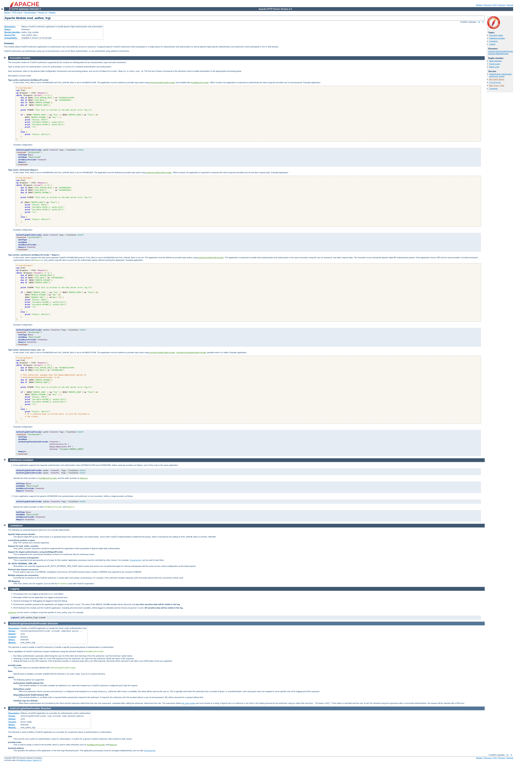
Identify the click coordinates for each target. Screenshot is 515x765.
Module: (12, 642)
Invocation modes (496, 35)
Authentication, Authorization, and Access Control (500, 75)
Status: (8, 29)
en (479, 22)
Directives (488, 5)
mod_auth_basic (496, 79)
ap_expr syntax (188, 703)
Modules (479, 5)
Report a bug (494, 67)
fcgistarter (495, 83)
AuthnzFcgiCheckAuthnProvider (500, 51)
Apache (7, 13)
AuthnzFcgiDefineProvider (498, 54)
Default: (12, 634)
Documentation (30, 13)
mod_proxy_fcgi (496, 86)
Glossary (501, 5)
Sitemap (510, 5)
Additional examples (497, 38)
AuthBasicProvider (200, 83)
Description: (10, 26)
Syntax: (12, 631)
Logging (492, 44)
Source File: (10, 35)
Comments (493, 89)
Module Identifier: (13, 32)
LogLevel (12, 612)
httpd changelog (495, 61)
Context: (12, 637)
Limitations (493, 41)
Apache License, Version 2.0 (30, 760)
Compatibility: (11, 38)
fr (483, 22)
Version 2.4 (42, 13)
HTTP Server (17, 13)
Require (84, 478)
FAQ (495, 5)
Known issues (494, 64)
